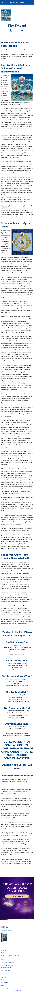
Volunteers (4, 950)
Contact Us (4, 953)
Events (3, 974)
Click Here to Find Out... (17, 896)
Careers (3, 948)
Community (4, 977)
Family (3, 980)
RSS (2, 927)
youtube (7, 927)
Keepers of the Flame (7, 962)
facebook (4, 927)
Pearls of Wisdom (6, 967)
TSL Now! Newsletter (7, 965)
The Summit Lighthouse (17, 2)
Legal (14, 990)
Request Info (4, 982)
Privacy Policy (18, 990)
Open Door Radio (6, 970)
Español (3, 985)
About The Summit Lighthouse (10, 955)
